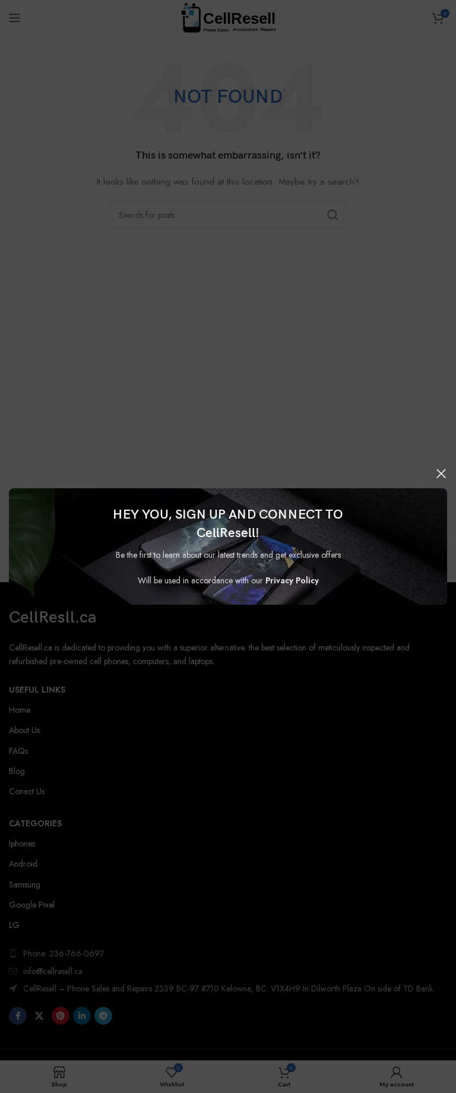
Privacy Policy (292, 580)
